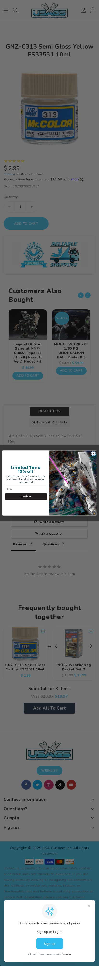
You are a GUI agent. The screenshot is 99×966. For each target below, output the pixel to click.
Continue (26, 496)
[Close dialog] (93, 453)
